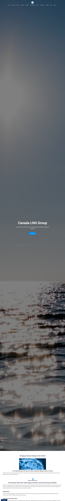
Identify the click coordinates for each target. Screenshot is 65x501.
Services (22, 5)
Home (9, 5)
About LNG (13, 5)
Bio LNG (37, 5)
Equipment (27, 5)
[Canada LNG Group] (32, 2)
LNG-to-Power (32, 5)
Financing (47, 5)
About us (18, 5)
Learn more (32, 233)
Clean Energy (42, 5)
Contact (55, 5)
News (51, 5)
